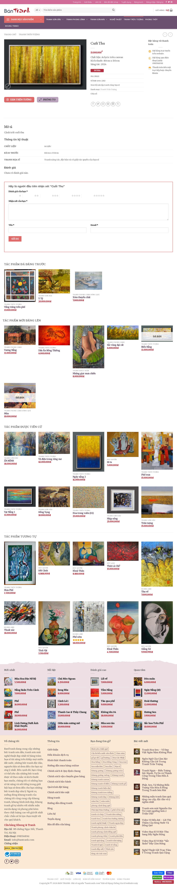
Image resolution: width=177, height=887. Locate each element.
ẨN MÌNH (9, 460)
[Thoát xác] (20, 613)
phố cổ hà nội (118, 810)
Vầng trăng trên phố (14, 307)
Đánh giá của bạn (18, 191)
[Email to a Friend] (103, 104)
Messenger (168, 877)
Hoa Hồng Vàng (110, 762)
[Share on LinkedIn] (113, 104)
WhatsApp (157, 877)
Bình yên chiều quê (99, 749)
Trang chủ (77, 2)
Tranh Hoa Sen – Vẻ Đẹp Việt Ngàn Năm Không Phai (157, 751)
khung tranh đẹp (98, 797)
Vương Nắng (10, 350)
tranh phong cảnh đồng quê (103, 832)
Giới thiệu (88, 2)
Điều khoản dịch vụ (58, 754)
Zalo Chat (158, 873)
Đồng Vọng (44, 512)
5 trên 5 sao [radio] (87, 195)
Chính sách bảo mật (58, 792)
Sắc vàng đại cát (115, 345)
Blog (50, 808)
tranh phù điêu (116, 836)
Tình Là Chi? (113, 566)
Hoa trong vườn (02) (83, 513)
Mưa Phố (8, 590)
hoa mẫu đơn (97, 766)
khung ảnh (114, 797)
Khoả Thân (78, 571)
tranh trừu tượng (114, 840)
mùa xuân (105, 801)
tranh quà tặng (97, 840)
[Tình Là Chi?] (123, 551)
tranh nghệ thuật (98, 823)
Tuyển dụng (126, 2)
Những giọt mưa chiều (84, 373)
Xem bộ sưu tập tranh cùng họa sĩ (105, 85)
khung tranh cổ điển (100, 784)
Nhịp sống (112, 518)
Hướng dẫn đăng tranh (59, 803)
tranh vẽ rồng (111, 845)
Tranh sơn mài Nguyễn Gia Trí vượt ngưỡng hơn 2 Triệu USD (157, 811)
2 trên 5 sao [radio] (28, 195)
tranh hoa (95, 818)
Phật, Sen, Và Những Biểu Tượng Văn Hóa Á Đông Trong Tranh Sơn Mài (155, 788)
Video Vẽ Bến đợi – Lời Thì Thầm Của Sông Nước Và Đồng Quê (156, 823)
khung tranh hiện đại (100, 788)
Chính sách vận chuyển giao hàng (66, 776)
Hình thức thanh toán (59, 760)
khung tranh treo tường (101, 792)
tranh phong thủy (99, 836)
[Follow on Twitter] (169, 2)
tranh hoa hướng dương (113, 818)
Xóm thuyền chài (81, 297)
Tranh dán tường (113, 814)
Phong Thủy (151, 19)
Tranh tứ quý (97, 845)
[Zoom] (8, 86)
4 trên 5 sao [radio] (65, 195)
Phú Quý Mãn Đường (100, 810)
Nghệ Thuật (116, 19)
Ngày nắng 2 (79, 476)
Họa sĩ (117, 766)
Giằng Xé (146, 649)
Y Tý (40, 298)
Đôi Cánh (43, 570)
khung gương (97, 771)
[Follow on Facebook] (166, 2)
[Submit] (113, 10)
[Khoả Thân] (88, 554)
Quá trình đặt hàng (57, 787)
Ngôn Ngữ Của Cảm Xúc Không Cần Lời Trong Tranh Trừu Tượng (155, 761)
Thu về (144, 591)
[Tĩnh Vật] (54, 623)
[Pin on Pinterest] (108, 104)
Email (94, 225)
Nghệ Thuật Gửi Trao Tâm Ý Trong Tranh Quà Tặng (156, 851)
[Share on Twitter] (98, 104)
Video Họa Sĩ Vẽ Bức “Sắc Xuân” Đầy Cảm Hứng (155, 842)
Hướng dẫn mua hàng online (63, 765)
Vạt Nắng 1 (9, 512)
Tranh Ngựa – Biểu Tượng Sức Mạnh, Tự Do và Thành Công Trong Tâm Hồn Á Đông (157, 774)
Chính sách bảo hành (59, 781)
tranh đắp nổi (97, 849)
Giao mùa (120, 753)
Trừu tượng (147, 523)
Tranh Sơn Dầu (53, 19)
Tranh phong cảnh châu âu (103, 827)
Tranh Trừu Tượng (133, 19)
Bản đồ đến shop (111, 2)
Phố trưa (145, 474)
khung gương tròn (114, 771)
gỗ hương (105, 758)
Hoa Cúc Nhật (118, 758)
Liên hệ (98, 2)
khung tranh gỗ (119, 784)
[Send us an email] (171, 2)
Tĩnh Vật (42, 650)
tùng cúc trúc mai (98, 853)
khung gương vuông (100, 775)
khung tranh (117, 775)
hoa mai (123, 762)
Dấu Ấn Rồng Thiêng (49, 350)
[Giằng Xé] (157, 622)
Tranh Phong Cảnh (75, 19)
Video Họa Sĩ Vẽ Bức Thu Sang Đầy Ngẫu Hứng (155, 833)
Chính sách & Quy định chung (63, 771)
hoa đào (108, 766)
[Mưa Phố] (20, 563)
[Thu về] (157, 564)
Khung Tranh (12, 26)
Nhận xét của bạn (18, 201)
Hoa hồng (95, 762)
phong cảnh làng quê (100, 805)
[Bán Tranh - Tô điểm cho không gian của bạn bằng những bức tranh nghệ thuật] (17, 10)
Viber (169, 873)
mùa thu (94, 801)
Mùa (6, 413)
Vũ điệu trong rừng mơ (50, 459)
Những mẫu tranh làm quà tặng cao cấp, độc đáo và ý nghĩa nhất (156, 799)
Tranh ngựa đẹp (116, 823)
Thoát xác (9, 630)
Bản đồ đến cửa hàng (58, 824)
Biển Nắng (146, 347)
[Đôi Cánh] (54, 553)
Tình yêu (110, 849)
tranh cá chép (97, 814)
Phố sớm (77, 637)
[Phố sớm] (88, 616)
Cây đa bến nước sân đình (102, 753)
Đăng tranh (138, 2)
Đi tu (109, 462)
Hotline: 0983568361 (163, 882)
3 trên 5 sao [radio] (46, 195)
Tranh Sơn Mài (97, 19)
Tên (11, 225)
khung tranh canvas (100, 779)
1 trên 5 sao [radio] (13, 195)
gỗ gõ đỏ (95, 758)
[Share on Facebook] (93, 104)
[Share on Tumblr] (118, 104)
